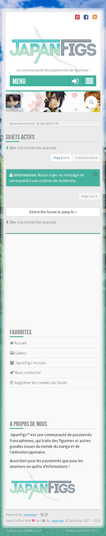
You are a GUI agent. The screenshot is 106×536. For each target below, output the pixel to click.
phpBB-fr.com (32, 530)
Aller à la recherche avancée (33, 147)
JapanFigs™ (30, 515)
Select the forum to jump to (52, 212)
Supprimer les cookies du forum (40, 382)
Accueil (20, 342)
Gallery (20, 353)
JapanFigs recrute (30, 362)
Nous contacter (27, 372)
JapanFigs (57, 521)
